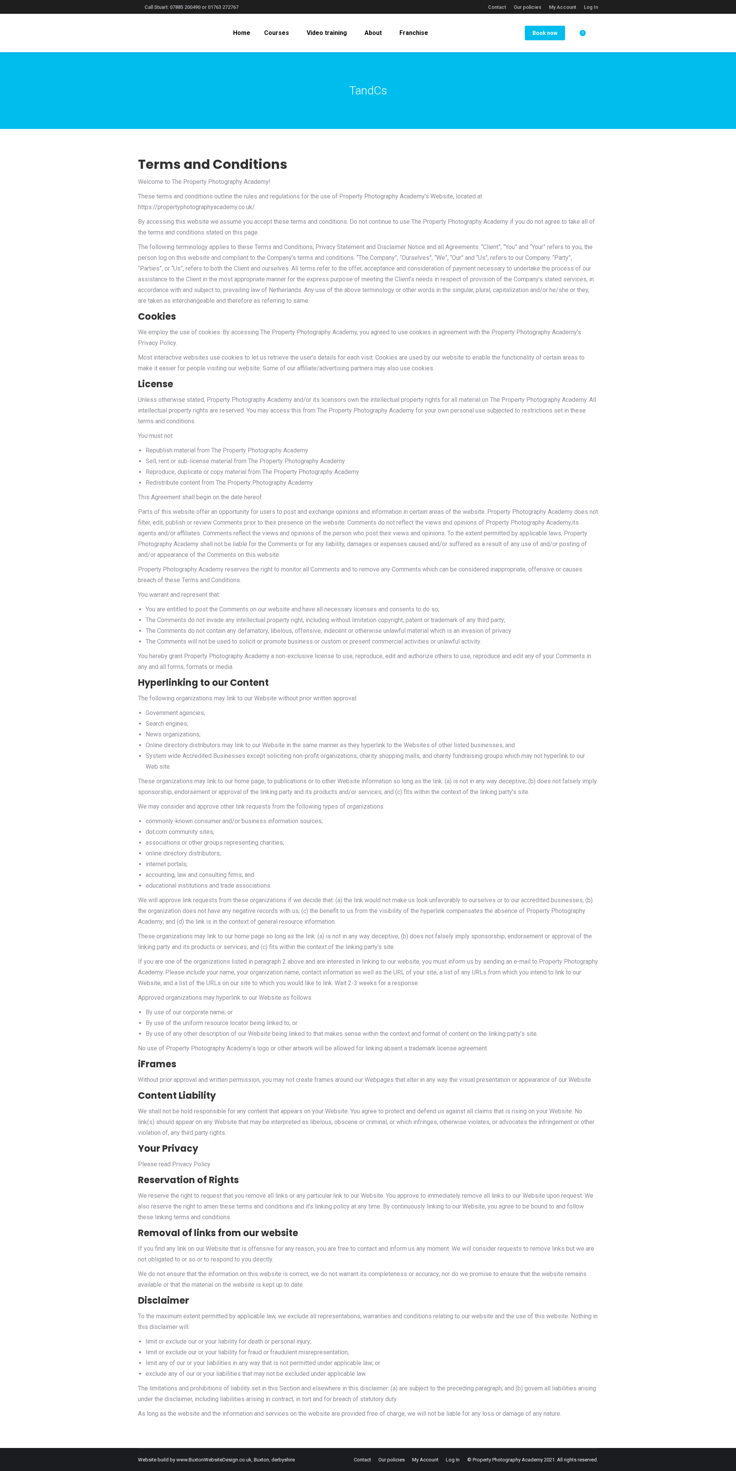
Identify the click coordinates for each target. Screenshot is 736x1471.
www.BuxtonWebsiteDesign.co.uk (213, 1460)
